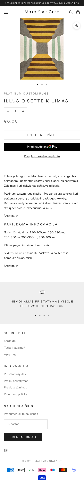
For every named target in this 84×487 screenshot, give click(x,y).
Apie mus (10, 354)
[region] (42, 299)
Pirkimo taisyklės (15, 374)
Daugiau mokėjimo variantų (42, 156)
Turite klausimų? (14, 348)
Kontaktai (10, 341)
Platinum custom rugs (26, 93)
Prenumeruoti (23, 437)
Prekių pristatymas (16, 381)
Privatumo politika (15, 394)
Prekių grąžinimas (15, 387)
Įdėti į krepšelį (42, 135)
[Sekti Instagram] (6, 450)
